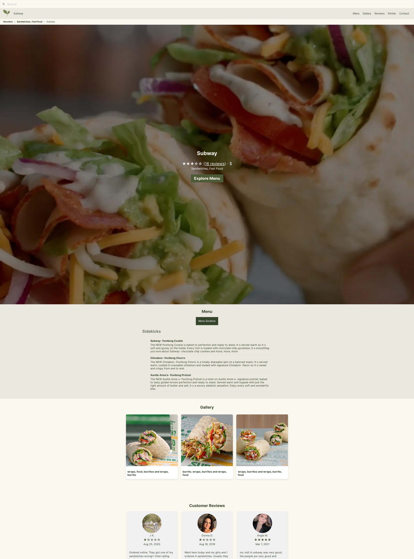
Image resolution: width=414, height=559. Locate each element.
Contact (404, 13)
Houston (8, 21)
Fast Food (37, 21)
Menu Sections (207, 321)
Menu (356, 13)
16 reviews (215, 163)
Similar (392, 13)
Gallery (367, 13)
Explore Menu (207, 178)
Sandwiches (23, 21)
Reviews (380, 13)
